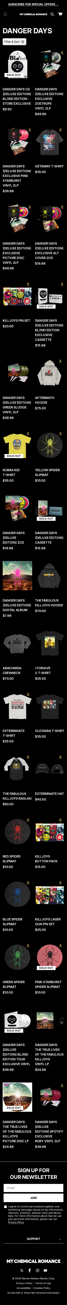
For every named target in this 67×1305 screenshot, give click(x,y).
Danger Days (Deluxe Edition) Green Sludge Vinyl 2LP (17, 405)
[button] (5, 14)
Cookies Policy (42, 1288)
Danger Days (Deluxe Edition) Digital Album (17, 605)
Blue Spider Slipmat (12, 921)
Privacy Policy (16, 1222)
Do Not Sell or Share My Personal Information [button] (33, 1292)
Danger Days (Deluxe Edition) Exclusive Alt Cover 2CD (49, 251)
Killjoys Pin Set (16, 320)
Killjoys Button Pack (46, 859)
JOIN (33, 1198)
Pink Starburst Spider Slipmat (48, 984)
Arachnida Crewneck (12, 670)
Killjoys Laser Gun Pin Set (48, 921)
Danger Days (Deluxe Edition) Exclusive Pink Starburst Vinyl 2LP (17, 175)
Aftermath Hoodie (44, 400)
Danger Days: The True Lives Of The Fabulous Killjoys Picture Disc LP (17, 1131)
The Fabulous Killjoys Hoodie (49, 603)
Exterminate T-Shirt (13, 733)
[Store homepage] (33, 1261)
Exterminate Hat (49, 794)
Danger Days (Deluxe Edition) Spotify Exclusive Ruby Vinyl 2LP (49, 1131)
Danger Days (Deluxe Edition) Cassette (49, 537)
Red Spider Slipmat (11, 859)
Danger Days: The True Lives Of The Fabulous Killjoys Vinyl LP (49, 1054)
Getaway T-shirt (49, 166)
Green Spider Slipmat (14, 984)
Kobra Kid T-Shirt (11, 472)
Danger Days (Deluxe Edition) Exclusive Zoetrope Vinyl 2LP (49, 98)
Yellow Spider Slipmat (47, 472)
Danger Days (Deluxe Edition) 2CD (14, 537)
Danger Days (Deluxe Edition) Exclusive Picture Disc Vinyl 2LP (17, 253)
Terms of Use (43, 1283)
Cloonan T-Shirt (49, 731)
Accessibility (24, 1288)
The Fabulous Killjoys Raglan (17, 796)
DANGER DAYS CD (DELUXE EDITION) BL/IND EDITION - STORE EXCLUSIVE (17, 96)
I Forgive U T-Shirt (43, 670)
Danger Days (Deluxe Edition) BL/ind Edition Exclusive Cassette (49, 330)
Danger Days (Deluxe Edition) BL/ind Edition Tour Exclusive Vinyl (16, 1054)
